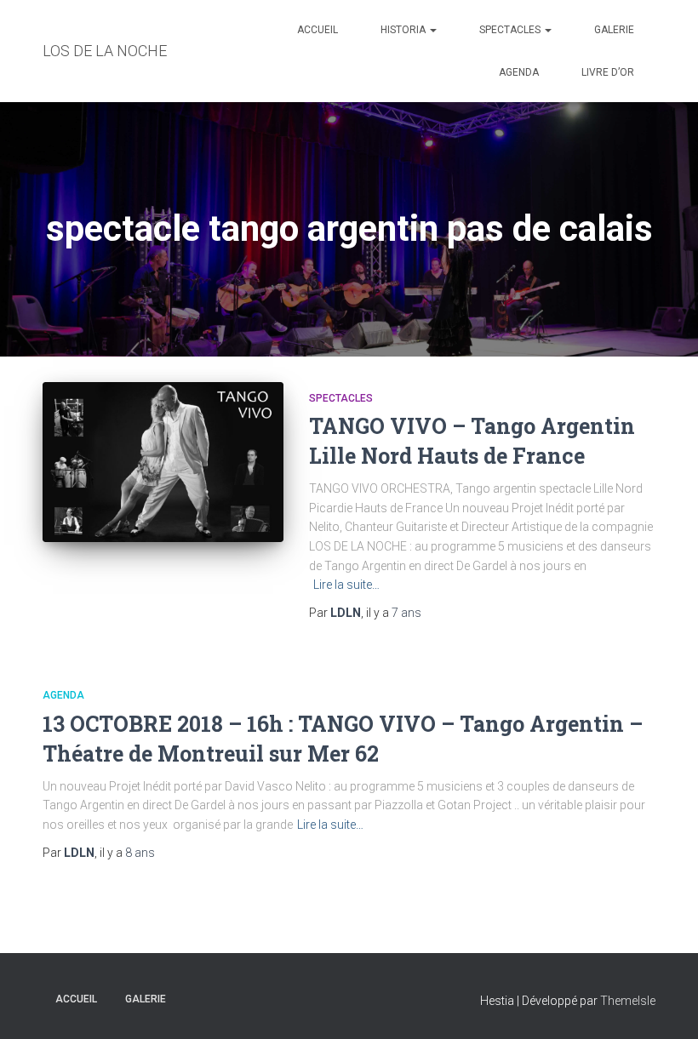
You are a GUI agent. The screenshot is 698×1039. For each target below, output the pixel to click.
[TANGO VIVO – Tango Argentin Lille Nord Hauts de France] (163, 462)
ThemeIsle (627, 1001)
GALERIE (614, 30)
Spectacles (511, 30)
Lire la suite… (346, 584)
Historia (404, 30)
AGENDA (519, 72)
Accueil (317, 30)
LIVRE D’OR (607, 72)
